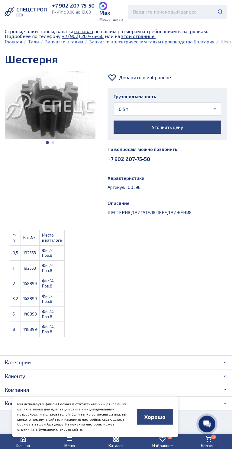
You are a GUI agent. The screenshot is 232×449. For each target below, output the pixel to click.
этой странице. (138, 36)
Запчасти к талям (64, 41)
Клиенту (15, 376)
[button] (47, 142)
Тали (33, 41)
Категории (18, 362)
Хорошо (155, 416)
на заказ (83, 31)
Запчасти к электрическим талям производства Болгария (151, 41)
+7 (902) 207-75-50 (83, 36)
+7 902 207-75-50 (129, 158)
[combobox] (177, 12)
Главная (13, 41)
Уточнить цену (167, 127)
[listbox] (167, 109)
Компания (17, 390)
